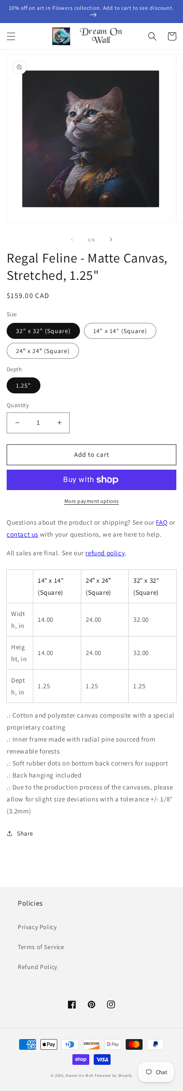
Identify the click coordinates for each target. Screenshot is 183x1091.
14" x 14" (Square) (120, 331)
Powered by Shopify (113, 1075)
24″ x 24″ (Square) (43, 351)
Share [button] (25, 833)
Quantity (18, 405)
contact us (22, 534)
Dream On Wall (79, 1075)
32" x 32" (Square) (43, 331)
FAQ (161, 522)
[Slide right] (111, 239)
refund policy (105, 553)
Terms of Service (41, 947)
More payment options (91, 501)
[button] (11, 36)
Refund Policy (37, 967)
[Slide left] (72, 239)
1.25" (23, 385)
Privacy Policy (37, 927)
